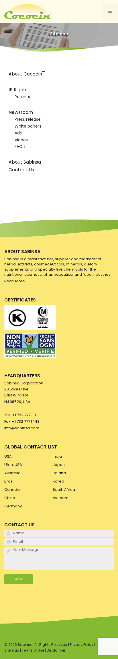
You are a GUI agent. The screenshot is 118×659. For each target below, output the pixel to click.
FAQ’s (20, 146)
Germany (13, 506)
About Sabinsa (25, 162)
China (9, 498)
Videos (21, 140)
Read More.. (15, 281)
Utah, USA (13, 464)
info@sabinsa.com (21, 428)
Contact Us (21, 169)
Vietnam (60, 498)
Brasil (9, 481)
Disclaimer (56, 650)
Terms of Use (33, 650)
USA (8, 456)
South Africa (64, 489)
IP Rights (18, 89)
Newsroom (21, 112)
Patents (22, 97)
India (57, 456)
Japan (59, 464)
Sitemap (11, 650)
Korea (58, 481)
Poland (59, 473)
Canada (12, 489)
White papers (28, 126)
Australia (12, 473)
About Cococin (27, 74)
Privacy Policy (81, 644)
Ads (18, 133)
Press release (28, 119)
